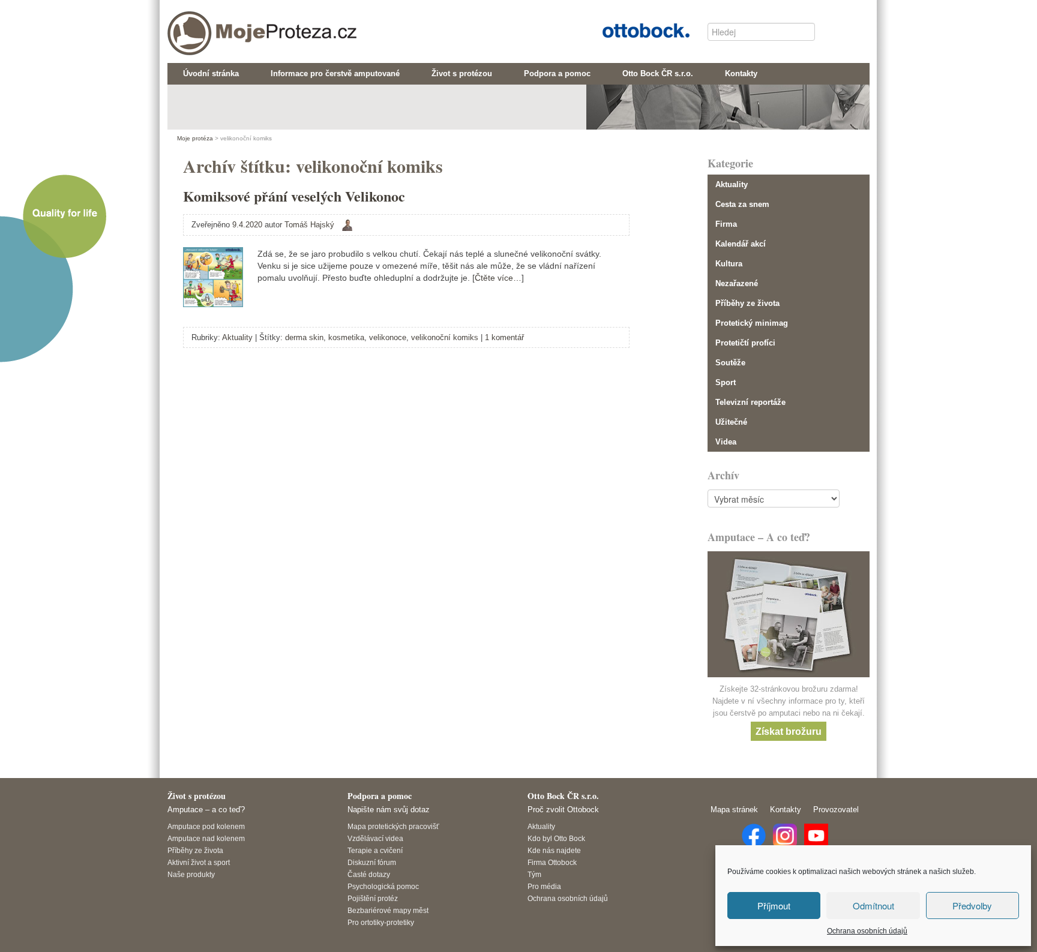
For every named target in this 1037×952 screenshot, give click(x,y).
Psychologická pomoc (383, 886)
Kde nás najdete (554, 850)
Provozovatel (836, 809)
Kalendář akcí (740, 243)
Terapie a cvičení (375, 850)
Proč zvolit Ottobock (563, 809)
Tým (534, 874)
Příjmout (773, 905)
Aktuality (237, 337)
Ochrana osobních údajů (867, 931)
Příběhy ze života (747, 303)
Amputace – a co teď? (206, 809)
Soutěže (730, 362)
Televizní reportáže (750, 402)
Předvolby (972, 905)
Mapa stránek (734, 809)
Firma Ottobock (552, 862)
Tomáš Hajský (309, 224)
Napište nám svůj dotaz (388, 809)
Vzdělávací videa (375, 838)
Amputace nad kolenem (206, 838)
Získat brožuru (789, 731)
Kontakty (785, 809)
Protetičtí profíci (745, 342)
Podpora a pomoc (379, 795)
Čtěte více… (498, 278)
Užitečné (731, 422)
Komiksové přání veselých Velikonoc (294, 195)
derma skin (304, 337)
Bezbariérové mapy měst (387, 910)
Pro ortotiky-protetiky (380, 922)
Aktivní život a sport (198, 862)
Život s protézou (196, 795)
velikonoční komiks (444, 337)
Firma (726, 224)
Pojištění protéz (372, 898)
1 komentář (504, 337)
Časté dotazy (368, 874)
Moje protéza (218, 24)
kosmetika (346, 337)
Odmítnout (873, 905)
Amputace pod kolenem (206, 826)
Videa (725, 441)
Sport (725, 382)
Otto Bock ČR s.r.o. (637, 29)
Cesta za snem (742, 204)
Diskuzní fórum (371, 862)
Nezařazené (736, 283)
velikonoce (387, 337)
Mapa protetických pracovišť (393, 826)
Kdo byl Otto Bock (556, 838)
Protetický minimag (751, 323)
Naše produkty (191, 874)
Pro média (544, 886)
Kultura (728, 263)
